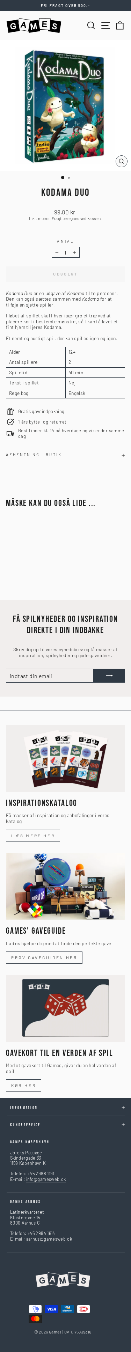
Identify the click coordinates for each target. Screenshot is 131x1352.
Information (24, 1107)
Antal (65, 241)
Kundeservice (25, 1125)
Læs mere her (33, 835)
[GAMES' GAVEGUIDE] (65, 886)
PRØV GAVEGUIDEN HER (44, 957)
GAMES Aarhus (25, 1201)
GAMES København (30, 1142)
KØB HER (23, 1085)
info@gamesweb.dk (46, 1179)
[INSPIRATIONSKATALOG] (65, 758)
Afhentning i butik (34, 454)
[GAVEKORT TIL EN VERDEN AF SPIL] (65, 1008)
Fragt (57, 218)
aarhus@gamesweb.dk (49, 1239)
